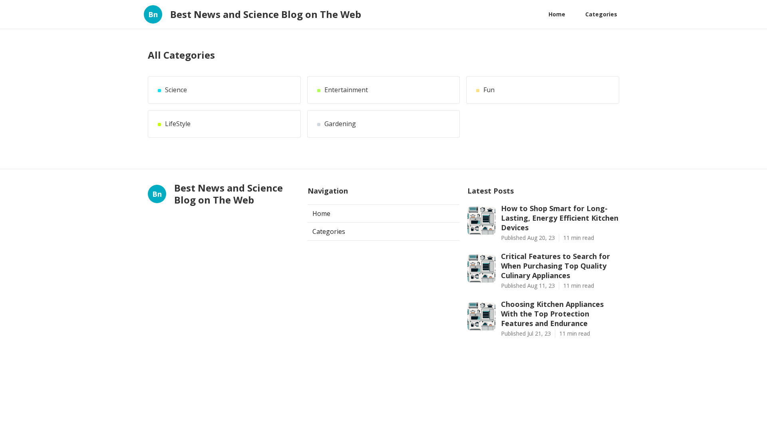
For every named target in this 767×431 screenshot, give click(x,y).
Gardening (340, 124)
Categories (601, 14)
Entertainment (346, 90)
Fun (489, 90)
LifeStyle (178, 124)
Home (556, 14)
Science (176, 90)
